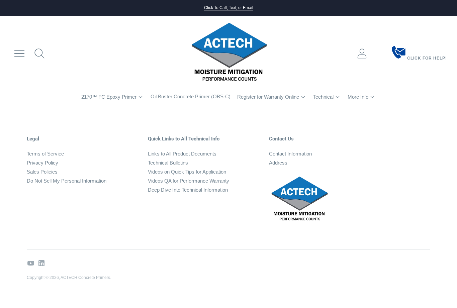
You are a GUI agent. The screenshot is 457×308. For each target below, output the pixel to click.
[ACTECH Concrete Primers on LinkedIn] (41, 264)
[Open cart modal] (382, 53)
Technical (323, 97)
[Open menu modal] (19, 53)
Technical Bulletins (168, 163)
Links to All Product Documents (182, 154)
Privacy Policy (42, 163)
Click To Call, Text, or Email (228, 7)
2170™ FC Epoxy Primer (108, 97)
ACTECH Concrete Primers (85, 277)
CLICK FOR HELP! (426, 58)
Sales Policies (42, 172)
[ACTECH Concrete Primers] (228, 53)
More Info (358, 97)
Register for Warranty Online (268, 97)
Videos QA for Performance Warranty (188, 181)
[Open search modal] (39, 53)
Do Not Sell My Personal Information (66, 181)
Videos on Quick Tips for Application (187, 172)
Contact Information (290, 154)
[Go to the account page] (362, 53)
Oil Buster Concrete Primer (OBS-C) (191, 96)
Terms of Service (45, 154)
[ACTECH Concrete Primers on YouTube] (31, 264)
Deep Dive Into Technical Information (188, 190)
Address (278, 163)
